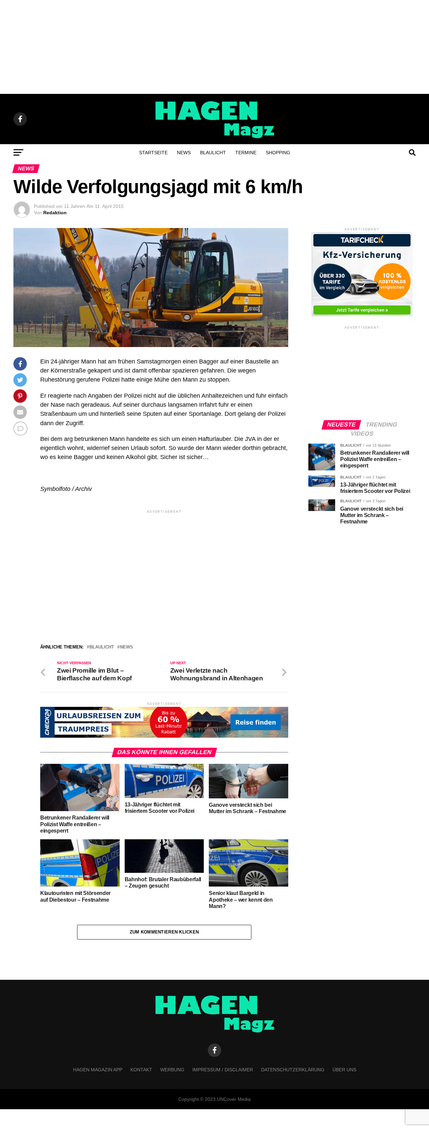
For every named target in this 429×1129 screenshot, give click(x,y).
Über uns (344, 1069)
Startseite (153, 152)
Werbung (172, 1069)
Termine (245, 152)
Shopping (278, 152)
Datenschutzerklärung (292, 1069)
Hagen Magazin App (97, 1069)
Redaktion (55, 212)
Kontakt (141, 1069)
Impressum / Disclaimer (222, 1069)
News (184, 152)
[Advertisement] (214, 47)
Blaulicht (213, 152)
